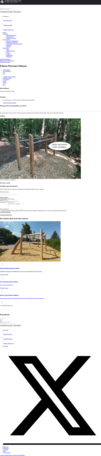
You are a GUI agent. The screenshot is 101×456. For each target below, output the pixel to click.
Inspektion (9, 45)
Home (4, 32)
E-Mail (1, 202)
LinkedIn (5, 449)
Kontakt (8, 53)
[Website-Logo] (12, 7)
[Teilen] (2, 318)
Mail (4, 451)
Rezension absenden (5, 212)
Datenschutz (9, 55)
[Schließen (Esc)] (0, 318)
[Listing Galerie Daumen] (40, 178)
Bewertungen (7, 71)
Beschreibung (6, 69)
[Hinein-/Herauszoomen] (5, 318)
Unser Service (6, 39)
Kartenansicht (9, 36)
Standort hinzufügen (11, 35)
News (7, 49)
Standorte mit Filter (11, 38)
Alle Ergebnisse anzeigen (6, 11)
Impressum (9, 56)
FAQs (7, 52)
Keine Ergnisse (17, 11)
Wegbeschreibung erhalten (9, 102)
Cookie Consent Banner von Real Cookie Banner (12, 455)
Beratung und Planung (12, 42)
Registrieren (11, 60)
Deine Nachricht (4, 209)
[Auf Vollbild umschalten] (3, 318)
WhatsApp (6, 447)
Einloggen (2, 60)
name (1, 200)
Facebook (5, 346)
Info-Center (6, 48)
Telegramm (6, 448)
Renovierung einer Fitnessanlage (14, 43)
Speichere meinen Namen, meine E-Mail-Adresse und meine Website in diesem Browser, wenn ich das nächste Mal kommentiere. (34, 210)
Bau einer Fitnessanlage (12, 41)
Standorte (5, 34)
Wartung (8, 46)
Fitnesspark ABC (10, 51)
